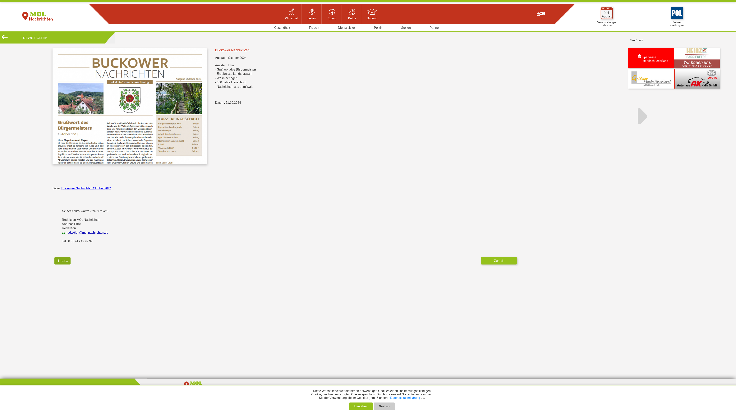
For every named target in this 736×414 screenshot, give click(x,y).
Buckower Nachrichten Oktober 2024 (86, 188)
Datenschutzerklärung (405, 397)
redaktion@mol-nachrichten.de (87, 232)
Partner (435, 27)
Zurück (499, 260)
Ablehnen (384, 406)
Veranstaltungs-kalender (606, 24)
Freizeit (314, 27)
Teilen (62, 261)
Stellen (406, 27)
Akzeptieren (361, 406)
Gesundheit (282, 27)
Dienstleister (346, 27)
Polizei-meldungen (677, 24)
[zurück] (4, 38)
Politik (378, 27)
